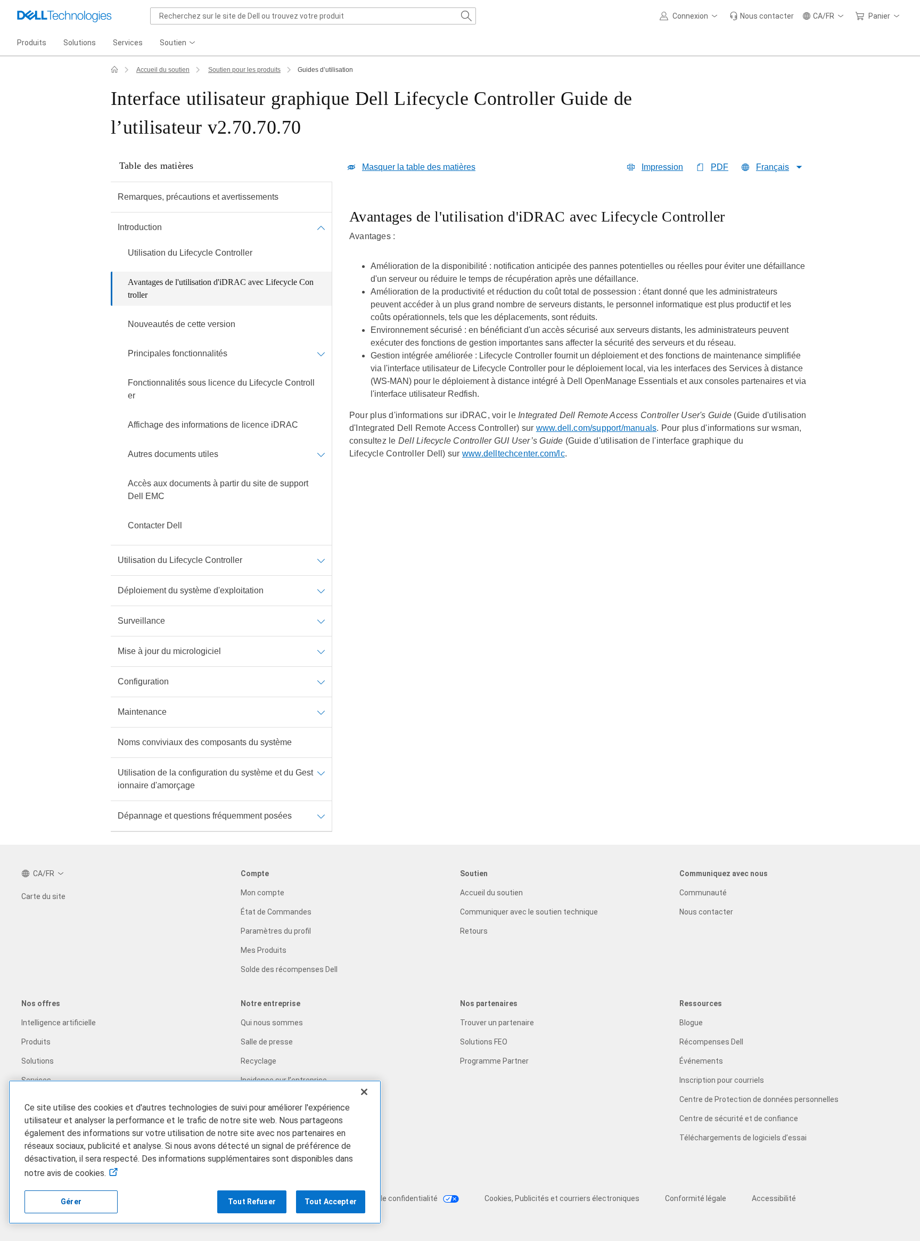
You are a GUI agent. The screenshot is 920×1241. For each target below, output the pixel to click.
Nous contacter (706, 912)
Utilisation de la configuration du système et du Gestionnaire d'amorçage (215, 779)
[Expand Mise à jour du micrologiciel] (321, 651)
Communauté (703, 892)
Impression (662, 167)
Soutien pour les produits (244, 70)
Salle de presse (267, 1042)
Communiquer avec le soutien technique (529, 912)
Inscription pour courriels (721, 1080)
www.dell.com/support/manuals (596, 427)
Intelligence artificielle (58, 1022)
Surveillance (141, 620)
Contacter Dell (155, 525)
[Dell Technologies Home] (64, 16)
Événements (701, 1061)
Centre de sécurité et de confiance (738, 1118)
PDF (719, 167)
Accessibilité (774, 1198)
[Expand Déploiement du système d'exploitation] (321, 590)
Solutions (37, 1061)
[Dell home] (114, 70)
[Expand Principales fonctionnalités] (321, 353)
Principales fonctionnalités (177, 353)
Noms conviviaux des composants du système (205, 742)
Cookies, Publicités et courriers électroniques (561, 1198)
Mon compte (262, 892)
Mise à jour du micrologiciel (169, 651)
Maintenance (142, 711)
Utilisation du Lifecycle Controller (190, 252)
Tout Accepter (331, 1201)
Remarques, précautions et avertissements (198, 196)
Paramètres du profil (276, 931)
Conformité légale (695, 1198)
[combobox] (313, 16)
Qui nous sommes (272, 1022)
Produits (36, 1042)
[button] (690, 16)
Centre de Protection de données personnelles (759, 1099)
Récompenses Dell (711, 1042)
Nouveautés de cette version (181, 324)
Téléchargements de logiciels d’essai (743, 1137)
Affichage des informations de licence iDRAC (213, 424)
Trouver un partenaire (497, 1022)
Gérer (71, 1201)
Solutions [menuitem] (79, 42)
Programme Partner (494, 1061)
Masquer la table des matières (418, 167)
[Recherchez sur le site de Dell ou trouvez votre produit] (466, 16)
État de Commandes (276, 912)
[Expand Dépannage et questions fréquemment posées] (321, 816)
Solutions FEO (483, 1042)
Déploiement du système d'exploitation (191, 590)
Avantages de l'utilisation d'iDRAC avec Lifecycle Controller (221, 288)
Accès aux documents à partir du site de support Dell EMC (218, 490)
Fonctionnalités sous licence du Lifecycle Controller (221, 389)
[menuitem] (178, 43)
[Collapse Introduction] (321, 227)
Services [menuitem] (128, 42)
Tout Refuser (252, 1201)
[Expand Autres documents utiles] (321, 454)
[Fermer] (364, 1092)
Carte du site (43, 896)
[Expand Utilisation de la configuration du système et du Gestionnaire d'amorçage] (321, 772)
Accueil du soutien (163, 70)
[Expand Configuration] (321, 681)
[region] (579, 341)
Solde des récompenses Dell (289, 969)
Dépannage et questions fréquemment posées (205, 815)
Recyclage (258, 1061)
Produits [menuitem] (31, 42)
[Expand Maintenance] (321, 712)
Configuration (143, 681)
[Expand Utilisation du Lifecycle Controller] (321, 560)
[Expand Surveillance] (321, 621)
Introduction (140, 227)
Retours (474, 931)
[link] (761, 16)
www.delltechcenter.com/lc (513, 453)
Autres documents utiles (173, 454)
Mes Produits (263, 950)
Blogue (691, 1022)
